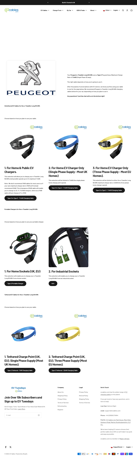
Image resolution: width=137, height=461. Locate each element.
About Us (61, 392)
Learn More (21, 409)
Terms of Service (63, 402)
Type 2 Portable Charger (15, 283)
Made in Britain (124, 439)
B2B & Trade (81, 10)
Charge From (57, 10)
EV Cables (44, 10)
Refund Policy (83, 395)
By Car (69, 10)
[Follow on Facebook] (5, 447)
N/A (53, 283)
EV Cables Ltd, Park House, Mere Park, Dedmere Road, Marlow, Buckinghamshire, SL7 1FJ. (116, 422)
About (92, 10)
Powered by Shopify (21, 454)
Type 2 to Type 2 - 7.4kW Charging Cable (20, 198)
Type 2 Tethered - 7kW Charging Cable (19, 370)
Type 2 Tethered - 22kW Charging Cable (65, 370)
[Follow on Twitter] (10, 447)
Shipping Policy (63, 395)
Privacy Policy (62, 399)
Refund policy (62, 406)
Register (60, 409)
